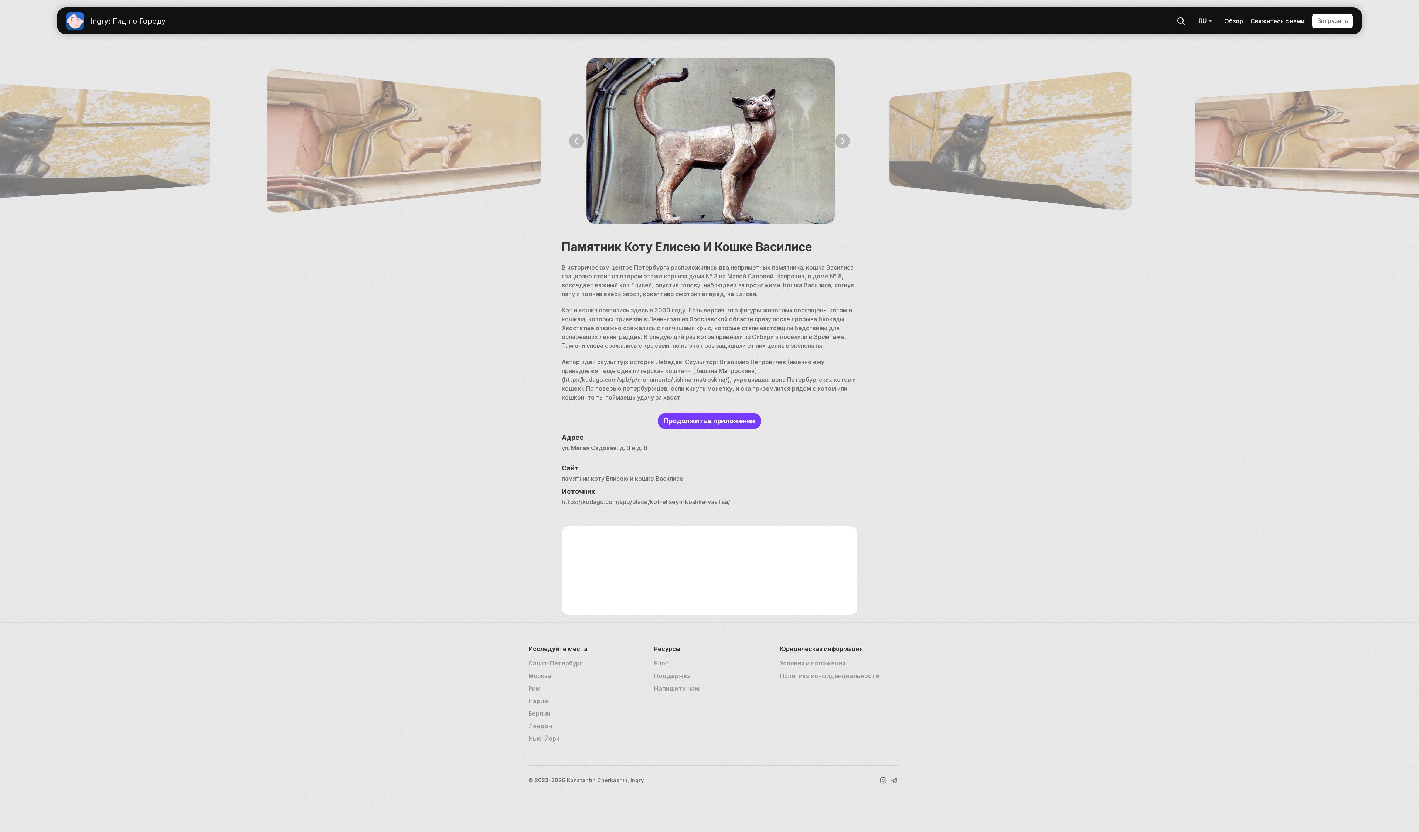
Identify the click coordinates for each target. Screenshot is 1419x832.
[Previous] (576, 141)
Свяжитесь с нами (1277, 21)
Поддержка (672, 675)
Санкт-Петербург (555, 663)
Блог (661, 663)
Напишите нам (677, 688)
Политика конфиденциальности (829, 675)
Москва (539, 675)
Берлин (539, 713)
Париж (538, 701)
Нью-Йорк (543, 738)
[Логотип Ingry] (75, 21)
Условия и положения (812, 663)
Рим (534, 688)
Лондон (540, 726)
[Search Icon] (1181, 21)
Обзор (1233, 21)
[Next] (842, 141)
